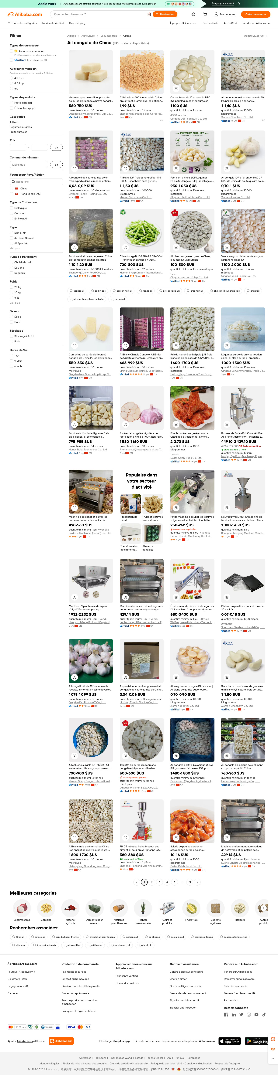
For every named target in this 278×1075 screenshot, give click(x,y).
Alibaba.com (207, 1041)
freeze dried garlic (47, 945)
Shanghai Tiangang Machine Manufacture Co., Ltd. (243, 532)
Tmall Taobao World (120, 1057)
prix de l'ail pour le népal (102, 937)
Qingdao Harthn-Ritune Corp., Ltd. (190, 197)
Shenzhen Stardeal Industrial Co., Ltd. (243, 627)
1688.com (100, 1057)
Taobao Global (154, 1057)
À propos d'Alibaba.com (22, 963)
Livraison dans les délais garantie (81, 986)
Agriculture (88, 35)
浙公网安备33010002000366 (200, 1069)
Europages (194, 1057)
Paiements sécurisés (74, 971)
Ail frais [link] (127, 35)
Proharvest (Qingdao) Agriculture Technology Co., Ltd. (142, 449)
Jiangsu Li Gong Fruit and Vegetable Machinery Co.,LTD (91, 622)
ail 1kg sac (100, 291)
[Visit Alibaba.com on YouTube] (256, 1014)
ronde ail (147, 291)
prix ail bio (146, 945)
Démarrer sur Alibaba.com (239, 978)
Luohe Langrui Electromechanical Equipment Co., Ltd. (142, 622)
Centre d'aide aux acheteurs (186, 971)
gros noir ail (196, 291)
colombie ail (177, 937)
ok (56, 147)
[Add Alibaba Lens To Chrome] (61, 1041)
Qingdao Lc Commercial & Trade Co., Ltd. (243, 370)
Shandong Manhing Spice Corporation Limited (142, 113)
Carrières (13, 993)
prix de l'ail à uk (171, 291)
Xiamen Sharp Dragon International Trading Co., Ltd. (142, 272)
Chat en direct (178, 978)
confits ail (79, 291)
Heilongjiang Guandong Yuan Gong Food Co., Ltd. (192, 374)
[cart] (206, 14)
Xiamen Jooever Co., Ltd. (235, 197)
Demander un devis (127, 983)
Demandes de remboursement (188, 993)
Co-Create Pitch (17, 978)
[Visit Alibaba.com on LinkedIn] (233, 1014)
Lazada (139, 1057)
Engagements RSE (18, 986)
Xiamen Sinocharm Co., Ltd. (237, 117)
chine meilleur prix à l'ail (227, 291)
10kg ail (20, 937)
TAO (168, 1057)
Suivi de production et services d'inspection (80, 1002)
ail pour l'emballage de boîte (89, 299)
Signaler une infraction (183, 1007)
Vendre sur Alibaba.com (238, 971)
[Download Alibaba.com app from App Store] (229, 1041)
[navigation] (36, 459)
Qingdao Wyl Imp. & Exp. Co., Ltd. (189, 277)
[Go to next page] (197, 882)
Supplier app (121, 1041)
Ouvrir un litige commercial (185, 986)
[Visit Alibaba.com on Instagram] (249, 1014)
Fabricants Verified (127, 975)
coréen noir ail (124, 291)
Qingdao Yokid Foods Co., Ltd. (238, 275)
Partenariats (231, 1000)
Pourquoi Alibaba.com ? (21, 971)
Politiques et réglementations (79, 1010)
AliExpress (85, 1057)
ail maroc (21, 945)
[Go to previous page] (136, 882)
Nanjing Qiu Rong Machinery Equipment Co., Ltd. (243, 456)
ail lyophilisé (74, 945)
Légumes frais (108, 35)
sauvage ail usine (204, 937)
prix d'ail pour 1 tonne (67, 937)
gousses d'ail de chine (235, 937)
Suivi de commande (235, 986)
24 (190, 882)
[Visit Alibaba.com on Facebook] (226, 1014)
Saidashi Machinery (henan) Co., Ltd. (90, 532)
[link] (273, 1039)
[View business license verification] (173, 1069)
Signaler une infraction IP (184, 1000)
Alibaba (71, 35)
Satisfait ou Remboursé (75, 978)
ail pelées (40, 937)
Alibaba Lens (25, 1041)
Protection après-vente (75, 993)
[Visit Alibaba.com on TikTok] (264, 1014)
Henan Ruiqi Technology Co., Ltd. (88, 449)
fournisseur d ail (121, 945)
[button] (149, 14)
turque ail (120, 299)
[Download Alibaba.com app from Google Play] (257, 1041)
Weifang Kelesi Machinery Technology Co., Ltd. (192, 622)
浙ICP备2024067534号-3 (235, 1069)
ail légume (96, 945)
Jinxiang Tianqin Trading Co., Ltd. (88, 193)
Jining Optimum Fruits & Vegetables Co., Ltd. (142, 370)
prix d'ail (255, 291)
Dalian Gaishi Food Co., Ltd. (186, 457)
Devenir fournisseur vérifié (239, 993)
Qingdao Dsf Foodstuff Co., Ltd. (188, 118)
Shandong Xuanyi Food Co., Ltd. (87, 272)
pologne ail (132, 937)
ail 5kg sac (154, 937)
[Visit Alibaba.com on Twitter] (241, 1014)
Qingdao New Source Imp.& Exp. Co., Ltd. (91, 113)
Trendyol (179, 1057)
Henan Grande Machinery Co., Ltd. (190, 536)
